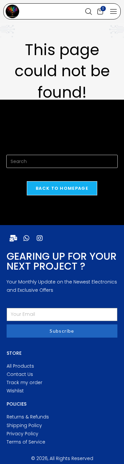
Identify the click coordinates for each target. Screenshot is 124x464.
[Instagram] (39, 238)
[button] (113, 11)
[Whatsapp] (26, 238)
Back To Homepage (62, 188)
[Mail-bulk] (13, 238)
